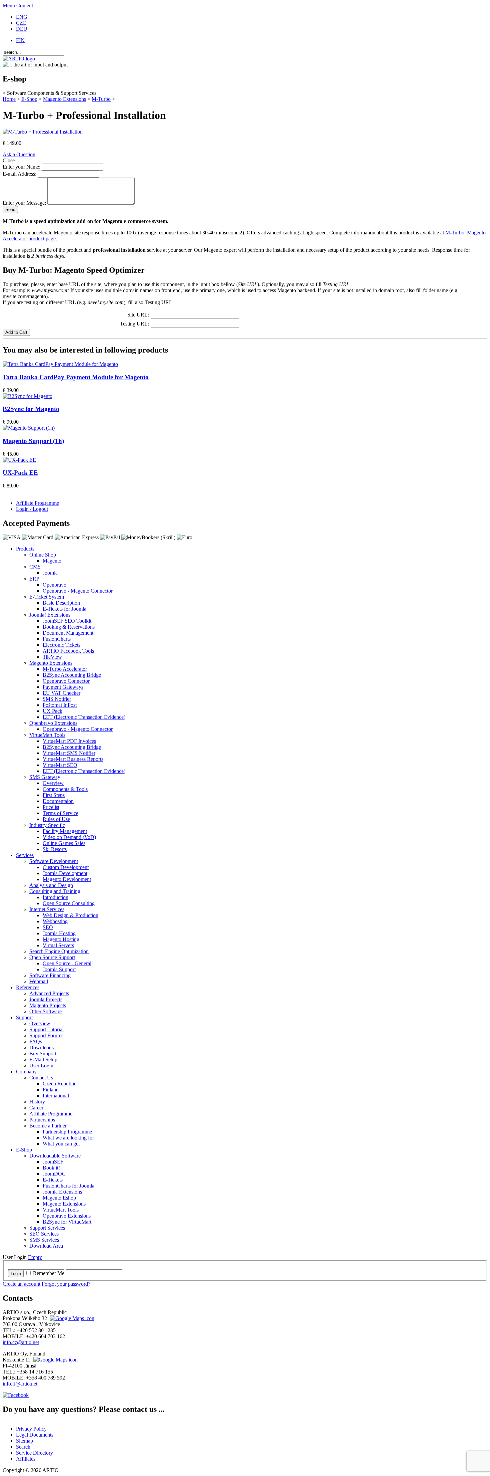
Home (9, 99)
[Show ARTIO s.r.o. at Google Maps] (71, 1318)
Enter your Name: (21, 167)
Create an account (21, 1284)
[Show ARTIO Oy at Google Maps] (55, 1359)
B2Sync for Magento (31, 408)
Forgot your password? (66, 1284)
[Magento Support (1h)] (29, 428)
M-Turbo (101, 99)
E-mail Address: (19, 174)
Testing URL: (134, 324)
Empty (35, 1257)
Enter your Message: (24, 203)
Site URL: (138, 315)
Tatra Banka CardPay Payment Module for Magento (76, 377)
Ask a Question (19, 154)
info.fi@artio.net (20, 1384)
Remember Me (48, 1273)
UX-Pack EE (20, 472)
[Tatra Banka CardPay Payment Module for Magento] (60, 364)
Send (10, 209)
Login (16, 1273)
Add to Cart (16, 332)
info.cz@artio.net (21, 1342)
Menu (9, 5)
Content (24, 5)
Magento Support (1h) (33, 440)
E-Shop (29, 99)
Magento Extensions (64, 99)
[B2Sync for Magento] (27, 396)
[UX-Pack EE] (19, 460)
